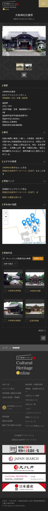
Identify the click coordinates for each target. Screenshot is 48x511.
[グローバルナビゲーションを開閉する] (43, 3)
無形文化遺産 (7, 421)
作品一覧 (5, 384)
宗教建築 (6, 98)
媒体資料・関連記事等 (34, 384)
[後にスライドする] (42, 331)
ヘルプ (28, 409)
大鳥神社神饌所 (14, 321)
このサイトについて (33, 413)
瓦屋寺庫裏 (34, 321)
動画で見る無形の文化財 (11, 425)
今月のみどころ (31, 400)
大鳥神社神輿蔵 (14, 291)
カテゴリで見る (8, 389)
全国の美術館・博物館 (11, 397)
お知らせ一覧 (30, 404)
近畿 (18, 98)
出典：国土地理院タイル (37, 243)
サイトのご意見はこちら (34, 426)
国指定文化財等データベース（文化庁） (19, 171)
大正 (13, 98)
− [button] (6, 216)
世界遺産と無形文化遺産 (11, 393)
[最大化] (6, 223)
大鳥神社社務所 (8, 168)
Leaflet (25, 243)
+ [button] (6, 212)
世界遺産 (5, 417)
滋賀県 (25, 98)
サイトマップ (30, 421)
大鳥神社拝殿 (35, 291)
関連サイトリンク (32, 417)
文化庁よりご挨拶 (32, 396)
